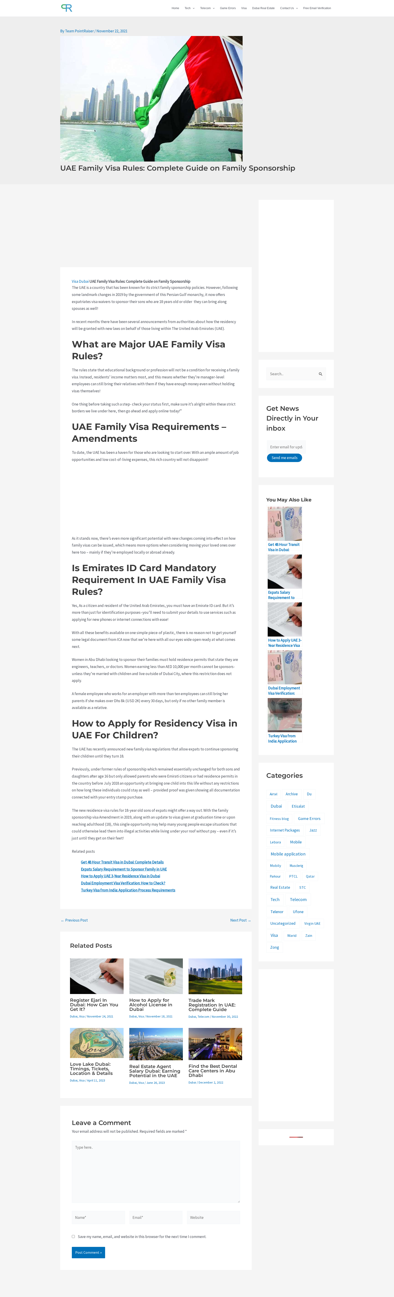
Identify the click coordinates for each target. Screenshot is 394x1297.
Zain (308, 935)
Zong (274, 947)
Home (175, 8)
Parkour (275, 876)
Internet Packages (285, 830)
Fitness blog (279, 819)
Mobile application (288, 854)
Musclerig (296, 865)
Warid (291, 935)
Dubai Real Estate (263, 8)
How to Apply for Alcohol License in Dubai (150, 1004)
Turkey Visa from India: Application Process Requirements (128, 890)
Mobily (275, 865)
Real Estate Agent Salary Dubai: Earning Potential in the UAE (154, 1071)
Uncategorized (283, 923)
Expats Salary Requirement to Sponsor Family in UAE (124, 869)
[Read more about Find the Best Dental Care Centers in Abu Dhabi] (215, 1043)
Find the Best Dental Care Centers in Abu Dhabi (213, 1070)
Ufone (298, 911)
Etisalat (298, 806)
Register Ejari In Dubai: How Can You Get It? (94, 1004)
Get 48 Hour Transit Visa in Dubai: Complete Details (122, 862)
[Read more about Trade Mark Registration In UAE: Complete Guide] (215, 975)
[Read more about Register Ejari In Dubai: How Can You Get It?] (97, 975)
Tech (188, 8)
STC (302, 887)
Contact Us (287, 8)
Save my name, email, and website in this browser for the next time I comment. (142, 1236)
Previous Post (74, 920)
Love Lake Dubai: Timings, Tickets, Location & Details (91, 1068)
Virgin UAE (312, 923)
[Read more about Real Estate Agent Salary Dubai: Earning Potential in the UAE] (156, 1043)
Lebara (275, 842)
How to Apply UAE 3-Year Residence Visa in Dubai (120, 875)
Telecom (205, 8)
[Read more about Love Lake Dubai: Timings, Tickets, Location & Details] (97, 1042)
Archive (292, 793)
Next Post (240, 920)
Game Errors (228, 8)
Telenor (276, 911)
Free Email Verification (317, 8)
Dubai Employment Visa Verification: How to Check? (123, 883)
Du (309, 793)
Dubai (84, 281)
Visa (244, 8)
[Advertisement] (156, 233)
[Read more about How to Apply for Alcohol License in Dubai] (156, 975)
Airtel (273, 794)
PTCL (293, 876)
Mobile (296, 842)
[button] (192, 8)
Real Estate (280, 887)
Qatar (310, 876)
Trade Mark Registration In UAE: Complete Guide (212, 1005)
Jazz (313, 830)
